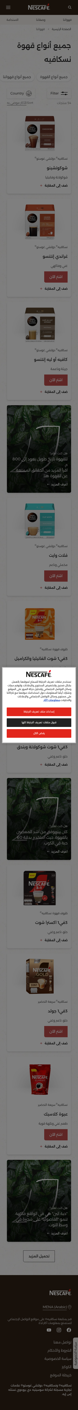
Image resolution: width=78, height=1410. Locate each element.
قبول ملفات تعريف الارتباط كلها (39, 722)
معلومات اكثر (52, 700)
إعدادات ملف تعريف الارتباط (39, 711)
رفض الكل (39, 733)
